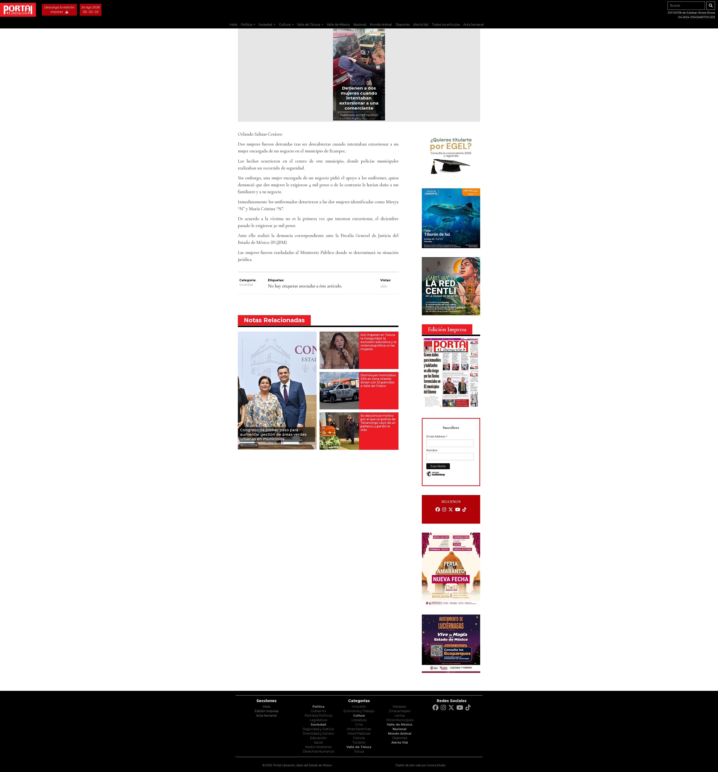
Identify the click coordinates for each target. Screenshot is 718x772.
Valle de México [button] (338, 24)
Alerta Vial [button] (420, 24)
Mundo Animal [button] (381, 24)
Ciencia (359, 738)
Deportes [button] (403, 24)
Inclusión (359, 706)
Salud (318, 742)
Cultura (359, 715)
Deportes (399, 738)
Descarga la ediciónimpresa (59, 10)
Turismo (359, 742)
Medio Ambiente (318, 747)
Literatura (359, 720)
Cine (359, 724)
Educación (318, 738)
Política (318, 706)
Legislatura (318, 720)
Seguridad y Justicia (318, 729)
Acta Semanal (473, 24)
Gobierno (318, 711)
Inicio (233, 24)
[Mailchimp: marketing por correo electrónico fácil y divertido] (435, 476)
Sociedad (246, 285)
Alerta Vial (399, 742)
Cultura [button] (285, 24)
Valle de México (399, 724)
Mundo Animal (399, 733)
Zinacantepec (400, 711)
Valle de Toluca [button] (309, 24)
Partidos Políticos (318, 715)
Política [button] (247, 24)
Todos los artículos (446, 24)
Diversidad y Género (318, 733)
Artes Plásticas (359, 733)
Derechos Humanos (318, 751)
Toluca (359, 751)
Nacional (399, 729)
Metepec (399, 706)
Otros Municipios (399, 720)
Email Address (436, 437)
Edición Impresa (266, 711)
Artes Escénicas (359, 729)
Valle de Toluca (358, 747)
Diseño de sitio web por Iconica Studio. (420, 765)
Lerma (400, 715)
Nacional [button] (359, 24)
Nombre (431, 450)
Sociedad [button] (266, 24)
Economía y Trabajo (358, 711)
